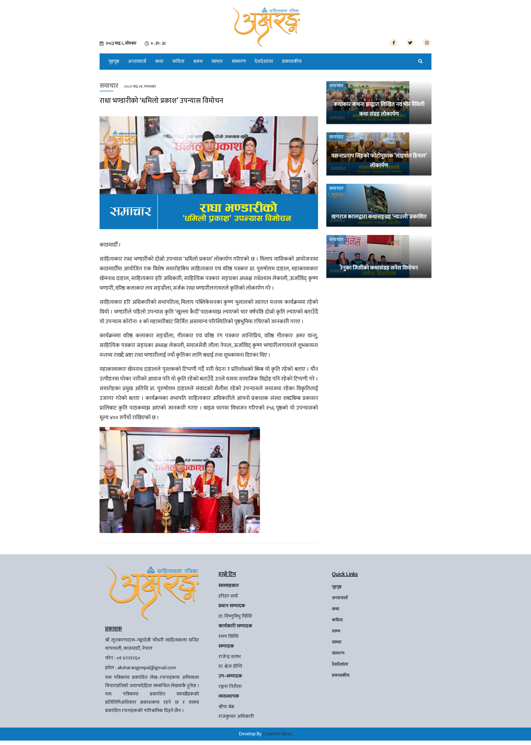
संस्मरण (239, 61)
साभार (217, 61)
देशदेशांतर (264, 61)
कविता (178, 61)
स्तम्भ (198, 61)
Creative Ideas (277, 734)
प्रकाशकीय (292, 61)
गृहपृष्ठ (113, 61)
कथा (159, 61)
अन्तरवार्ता (137, 61)
